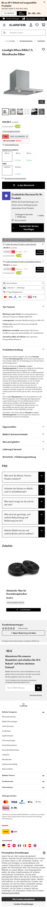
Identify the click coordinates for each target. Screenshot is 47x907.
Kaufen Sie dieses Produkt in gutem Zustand (20, 244)
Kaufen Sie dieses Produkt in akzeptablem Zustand (23, 262)
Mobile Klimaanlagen (9, 721)
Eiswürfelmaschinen (9, 745)
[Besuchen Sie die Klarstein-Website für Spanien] (29, 845)
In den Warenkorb (25, 185)
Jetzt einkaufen (21, 13)
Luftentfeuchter (8, 726)
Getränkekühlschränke (10, 750)
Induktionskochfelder (10, 764)
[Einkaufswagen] (43, 25)
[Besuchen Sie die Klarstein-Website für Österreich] (8, 845)
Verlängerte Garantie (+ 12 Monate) (24, 215)
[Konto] (31, 25)
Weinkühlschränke (9, 717)
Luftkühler (6, 755)
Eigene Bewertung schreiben (24, 633)
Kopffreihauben (7, 736)
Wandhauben (7, 759)
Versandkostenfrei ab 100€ (35, 19)
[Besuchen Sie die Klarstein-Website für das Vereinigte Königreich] (35, 845)
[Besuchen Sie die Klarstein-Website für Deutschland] (3, 845)
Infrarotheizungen (8, 740)
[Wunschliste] (37, 25)
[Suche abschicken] (4, 32)
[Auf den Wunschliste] (43, 49)
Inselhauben (41, 41)
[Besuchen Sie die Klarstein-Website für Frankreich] (19, 845)
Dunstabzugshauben (26, 41)
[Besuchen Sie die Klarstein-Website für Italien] (24, 845)
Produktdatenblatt (7, 126)
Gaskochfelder (7, 769)
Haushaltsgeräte (9, 41)
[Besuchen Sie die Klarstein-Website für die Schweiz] (14, 845)
